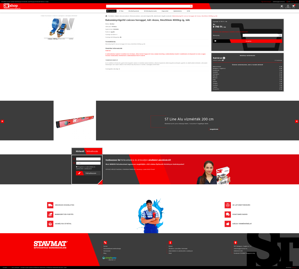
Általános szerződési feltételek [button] (178, 248)
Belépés (282, 7)
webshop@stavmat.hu (279, 1)
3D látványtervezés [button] (150, 11)
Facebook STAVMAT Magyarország (244, 253)
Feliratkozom (91, 173)
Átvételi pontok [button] (134, 11)
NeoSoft (294, 267)
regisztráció (288, 7)
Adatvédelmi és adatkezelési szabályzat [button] (181, 251)
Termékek (112, 11)
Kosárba (248, 41)
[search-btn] (191, 6)
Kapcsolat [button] (165, 11)
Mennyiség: (216, 35)
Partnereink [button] (107, 251)
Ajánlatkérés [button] (177, 11)
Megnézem (214, 129)
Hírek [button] (170, 253)
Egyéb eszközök (167, 16)
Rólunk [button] (171, 246)
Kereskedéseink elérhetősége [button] (112, 248)
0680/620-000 (238, 251)
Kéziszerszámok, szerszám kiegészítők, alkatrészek (145, 16)
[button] (296, 121)
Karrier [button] (106, 246)
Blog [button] (105, 253)
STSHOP (9, 267)
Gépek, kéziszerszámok (122, 16)
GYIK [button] (188, 11)
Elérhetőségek (267, 1)
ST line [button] (121, 11)
